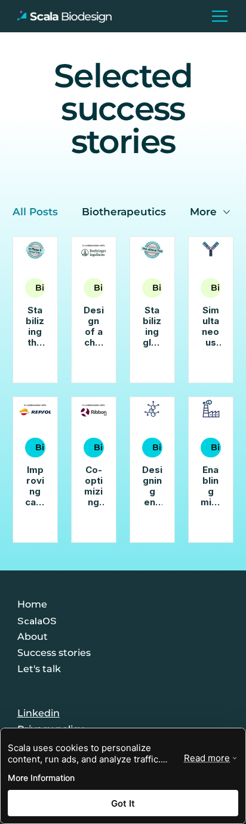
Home (32, 604)
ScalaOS (37, 621)
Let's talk (39, 669)
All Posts (35, 212)
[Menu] (220, 16)
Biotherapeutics (124, 212)
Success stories (54, 652)
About (32, 636)
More (203, 212)
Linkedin (38, 713)
